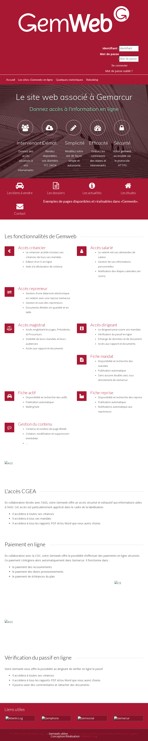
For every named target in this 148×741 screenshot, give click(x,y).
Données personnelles (100, 733)
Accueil (10, 79)
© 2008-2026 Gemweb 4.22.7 (28, 733)
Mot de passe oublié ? (119, 71)
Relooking (92, 79)
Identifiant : (111, 48)
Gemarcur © (76, 733)
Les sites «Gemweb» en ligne (35, 79)
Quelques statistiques (69, 79)
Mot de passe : (109, 56)
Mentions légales (127, 733)
